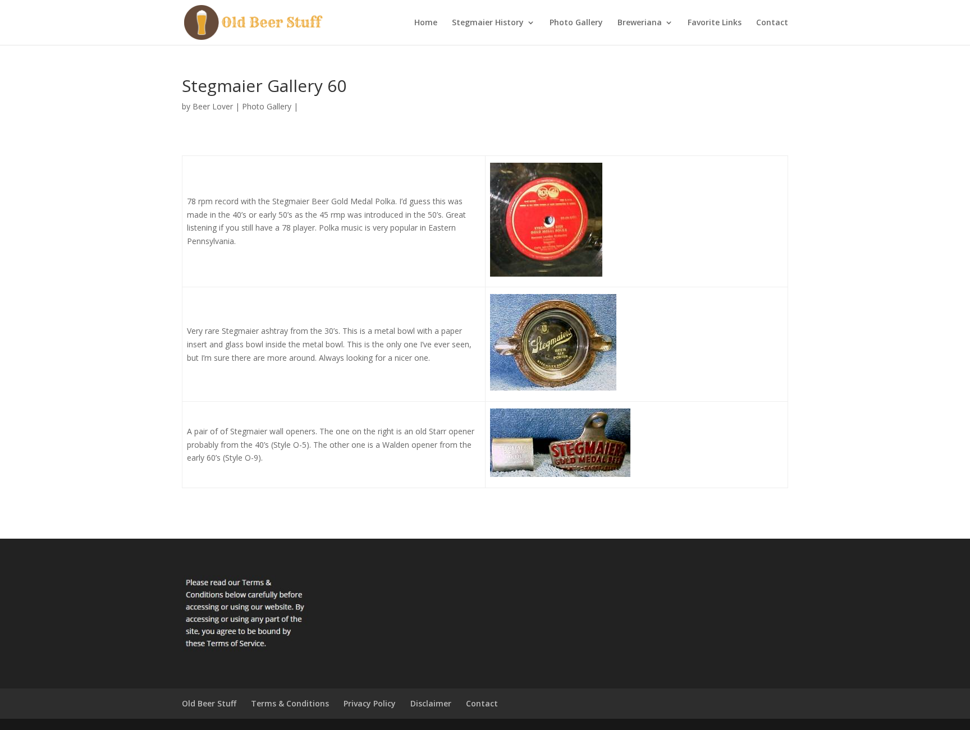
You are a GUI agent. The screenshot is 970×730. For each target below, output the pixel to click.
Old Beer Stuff (209, 703)
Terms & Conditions (290, 703)
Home (425, 23)
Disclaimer (430, 703)
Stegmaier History (488, 23)
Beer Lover (213, 106)
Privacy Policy (370, 703)
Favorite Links (715, 23)
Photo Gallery (576, 23)
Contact (772, 23)
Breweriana (639, 23)
